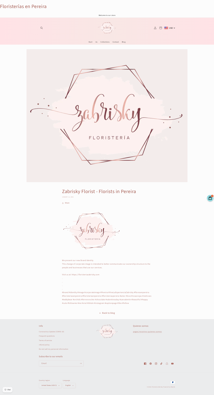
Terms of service (45, 340)
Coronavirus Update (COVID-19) (51, 331)
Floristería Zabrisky (157, 387)
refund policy (44, 345)
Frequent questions (47, 336)
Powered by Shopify (169, 387)
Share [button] (67, 203)
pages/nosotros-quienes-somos (147, 331)
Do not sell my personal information (53, 349)
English (68, 385)
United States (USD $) (49, 385)
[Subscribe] (80, 363)
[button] (41, 28)
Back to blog (108, 313)
